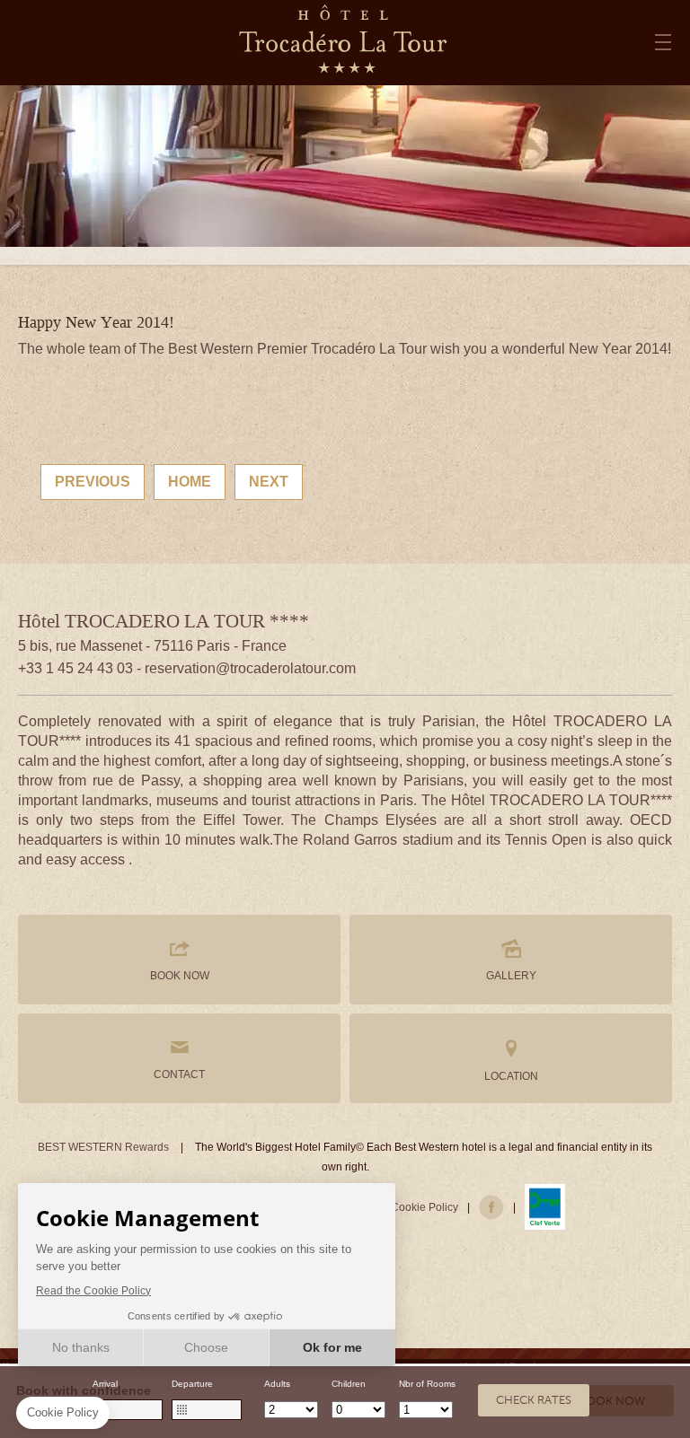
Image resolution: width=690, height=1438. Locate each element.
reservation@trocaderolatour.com (250, 668)
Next (268, 481)
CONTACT (179, 1074)
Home (189, 481)
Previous (92, 481)
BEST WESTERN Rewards (103, 1147)
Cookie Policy (424, 1207)
